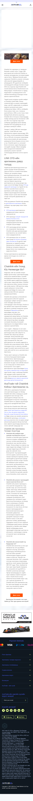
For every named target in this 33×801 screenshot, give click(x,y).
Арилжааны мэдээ (7, 675)
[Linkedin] (19, 710)
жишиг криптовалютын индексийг (17, 410)
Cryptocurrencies (7, 670)
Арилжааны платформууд (10, 665)
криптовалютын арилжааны (14, 203)
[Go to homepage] (7, 783)
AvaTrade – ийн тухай (8, 685)
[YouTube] (7, 710)
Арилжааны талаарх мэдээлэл (11, 659)
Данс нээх (16, 61)
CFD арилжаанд (11, 210)
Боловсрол (5, 680)
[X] (15, 710)
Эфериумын (14, 310)
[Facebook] (3, 710)
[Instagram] (11, 710)
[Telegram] (22, 710)
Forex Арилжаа (6, 654)
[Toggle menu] (2, 5)
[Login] (30, 5)
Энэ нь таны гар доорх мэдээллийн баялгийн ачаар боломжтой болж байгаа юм (16, 414)
